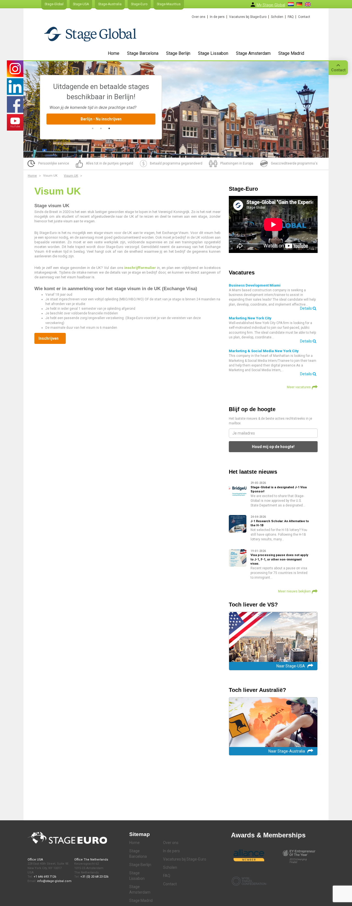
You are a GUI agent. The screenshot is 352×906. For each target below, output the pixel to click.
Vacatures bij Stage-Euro (247, 17)
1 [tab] (92, 128)
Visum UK (71, 175)
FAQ (291, 17)
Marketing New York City (250, 318)
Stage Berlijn (178, 53)
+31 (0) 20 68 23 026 (94, 876)
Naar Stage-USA (290, 666)
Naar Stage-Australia (286, 751)
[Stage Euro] (90, 34)
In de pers (217, 17)
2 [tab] (101, 128)
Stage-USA (81, 4)
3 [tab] (109, 128)
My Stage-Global (271, 5)
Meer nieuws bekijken (294, 591)
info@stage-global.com (54, 881)
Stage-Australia (110, 4)
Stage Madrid (291, 53)
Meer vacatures (299, 387)
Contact (304, 17)
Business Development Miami (254, 285)
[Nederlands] (291, 4)
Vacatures (242, 272)
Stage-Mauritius (169, 4)
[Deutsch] (299, 4)
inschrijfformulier (140, 268)
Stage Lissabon (213, 53)
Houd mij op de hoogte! (273, 446)
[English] (308, 4)
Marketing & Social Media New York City (264, 351)
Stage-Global (54, 4)
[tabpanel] (100, 103)
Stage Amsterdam (253, 53)
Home (113, 53)
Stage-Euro (139, 4)
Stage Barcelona (142, 53)
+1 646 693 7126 (45, 876)
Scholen (277, 17)
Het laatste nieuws (253, 472)
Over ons (198, 17)
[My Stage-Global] (253, 4)
